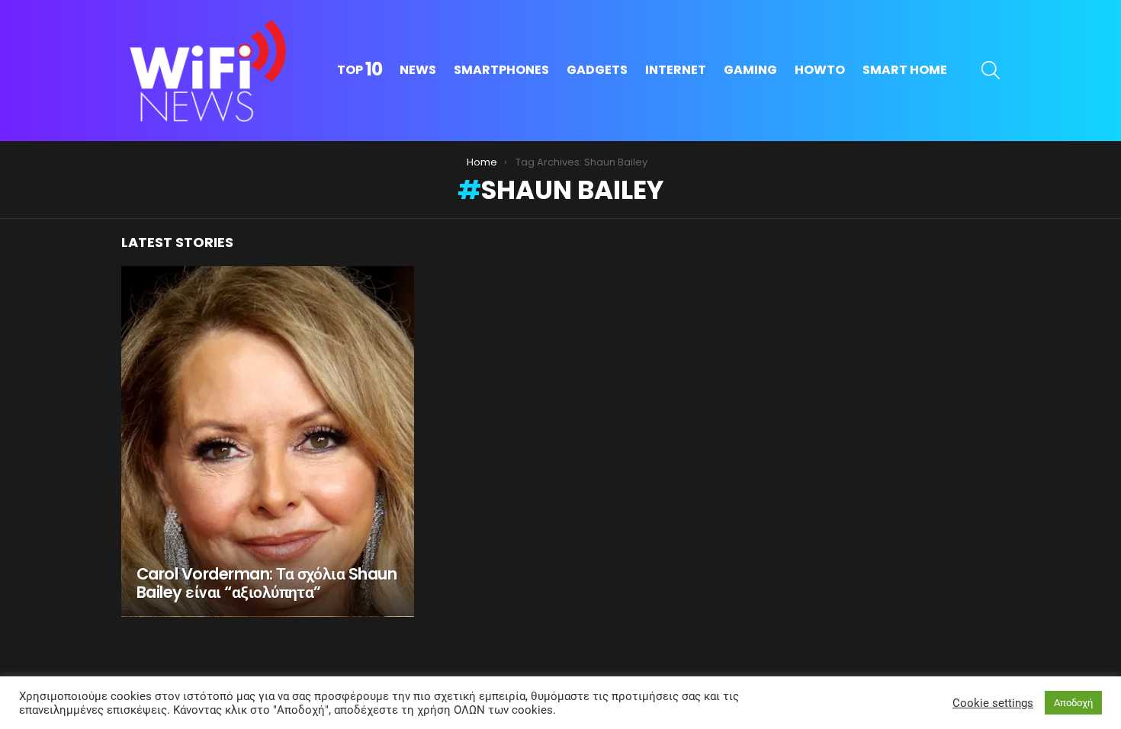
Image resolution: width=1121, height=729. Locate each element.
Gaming (750, 70)
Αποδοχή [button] (1073, 702)
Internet (675, 70)
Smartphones (501, 70)
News (418, 70)
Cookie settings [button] (992, 703)
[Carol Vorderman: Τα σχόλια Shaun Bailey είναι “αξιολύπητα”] (267, 441)
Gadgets (597, 70)
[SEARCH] (990, 70)
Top (359, 70)
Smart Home (904, 70)
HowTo (820, 70)
